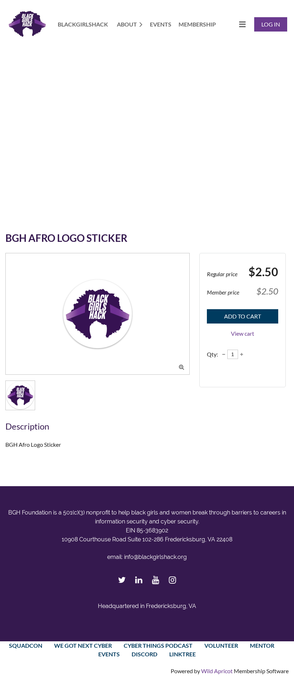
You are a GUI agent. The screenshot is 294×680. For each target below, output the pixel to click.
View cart (242, 333)
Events (109, 654)
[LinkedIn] (138, 580)
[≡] (235, 24)
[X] (122, 580)
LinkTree (182, 654)
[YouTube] (155, 580)
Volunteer (221, 645)
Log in (270, 24)
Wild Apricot (217, 670)
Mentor (262, 645)
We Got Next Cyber (83, 645)
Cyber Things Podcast (158, 645)
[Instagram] (172, 580)
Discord (144, 654)
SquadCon (25, 645)
